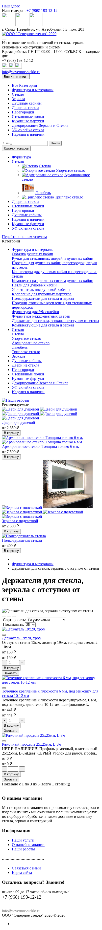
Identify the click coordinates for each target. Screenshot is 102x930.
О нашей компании (28, 845)
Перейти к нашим (24, 237)
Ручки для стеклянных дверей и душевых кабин (52, 258)
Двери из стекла (25, 108)
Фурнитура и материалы (32, 90)
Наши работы (23, 849)
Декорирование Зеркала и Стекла (40, 125)
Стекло (18, 94)
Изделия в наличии (28, 134)
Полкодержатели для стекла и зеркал (43, 298)
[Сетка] (4, 616)
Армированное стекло (31, 343)
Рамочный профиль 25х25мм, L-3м (31, 744)
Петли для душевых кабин (34, 285)
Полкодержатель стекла (22, 540)
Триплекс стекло (69, 197)
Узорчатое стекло (70, 170)
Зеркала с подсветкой (20, 521)
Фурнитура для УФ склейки (35, 312)
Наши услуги (23, 840)
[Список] (9, 616)
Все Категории (24, 85)
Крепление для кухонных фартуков (42, 294)
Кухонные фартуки (28, 121)
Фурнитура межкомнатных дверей (41, 316)
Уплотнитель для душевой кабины (41, 289)
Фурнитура (21, 157)
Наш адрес (11, 6)
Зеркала (18, 99)
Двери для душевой (18, 422)
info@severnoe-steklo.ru (21, 72)
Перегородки (23, 112)
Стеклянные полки (28, 116)
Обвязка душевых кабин (32, 254)
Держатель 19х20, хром (21, 638)
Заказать (10, 673)
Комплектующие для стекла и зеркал (43, 325)
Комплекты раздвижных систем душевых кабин (52, 281)
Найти (55, 143)
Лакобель (43, 193)
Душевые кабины (27, 103)
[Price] (14, 616)
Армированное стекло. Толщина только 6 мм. (40, 446)
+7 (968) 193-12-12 (41, 10)
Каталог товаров (16, 148)
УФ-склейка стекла (28, 130)
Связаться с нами (26, 868)
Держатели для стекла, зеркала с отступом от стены (55, 321)
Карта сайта (22, 872)
